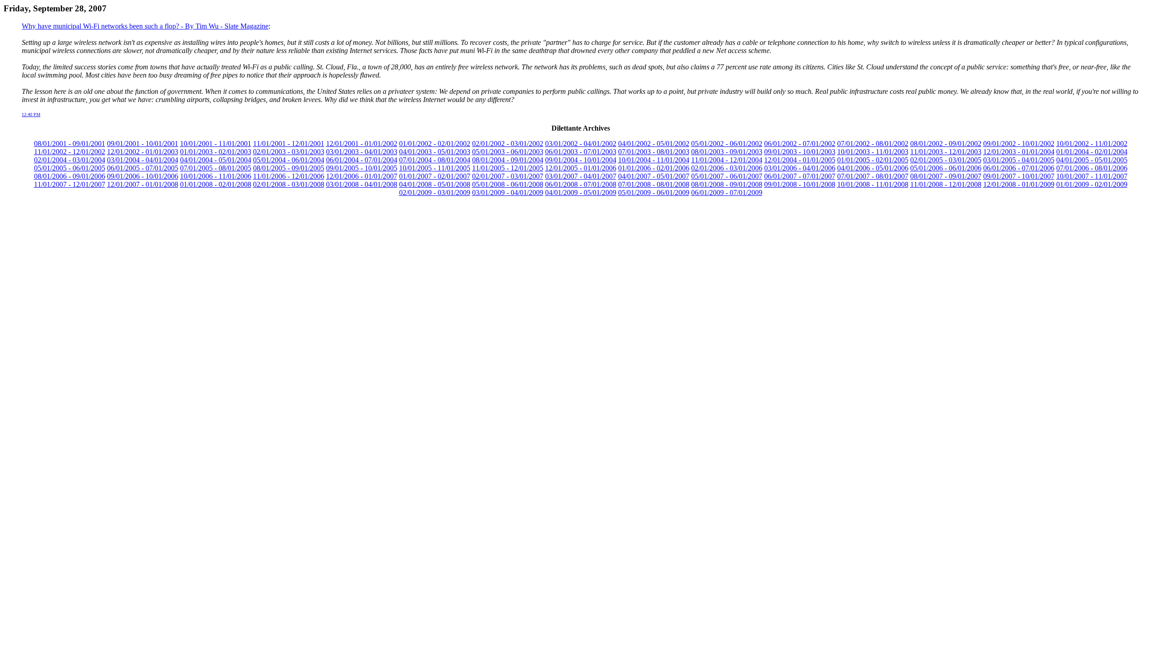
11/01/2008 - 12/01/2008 (945, 184)
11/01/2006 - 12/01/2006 (288, 176)
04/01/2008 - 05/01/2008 (434, 184)
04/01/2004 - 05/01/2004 (215, 160)
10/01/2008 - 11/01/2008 (872, 184)
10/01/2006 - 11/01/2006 (215, 176)
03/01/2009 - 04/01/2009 (507, 192)
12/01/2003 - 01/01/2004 (1018, 152)
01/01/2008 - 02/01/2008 (215, 184)
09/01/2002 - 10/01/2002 (1018, 143)
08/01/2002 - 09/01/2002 (945, 143)
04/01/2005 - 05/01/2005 (1091, 160)
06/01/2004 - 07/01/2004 (361, 160)
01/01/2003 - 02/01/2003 (215, 152)
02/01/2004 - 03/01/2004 (69, 160)
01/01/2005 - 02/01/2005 (872, 160)
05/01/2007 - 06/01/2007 (726, 176)
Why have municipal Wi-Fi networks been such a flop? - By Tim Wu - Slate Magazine (145, 26)
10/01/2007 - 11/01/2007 (1091, 176)
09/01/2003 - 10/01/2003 (799, 152)
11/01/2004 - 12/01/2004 (726, 160)
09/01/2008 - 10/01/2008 (799, 184)
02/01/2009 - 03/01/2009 (434, 192)
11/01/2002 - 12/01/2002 (69, 152)
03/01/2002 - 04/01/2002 (580, 143)
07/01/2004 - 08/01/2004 (434, 160)
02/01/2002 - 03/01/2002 (507, 143)
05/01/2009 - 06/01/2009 (653, 192)
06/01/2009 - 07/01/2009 (726, 192)
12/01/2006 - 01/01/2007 (361, 176)
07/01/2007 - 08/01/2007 (872, 176)
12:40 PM (31, 114)
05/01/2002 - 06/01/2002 (726, 143)
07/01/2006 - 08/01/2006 (1091, 168)
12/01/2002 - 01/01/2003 (142, 152)
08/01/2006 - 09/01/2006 (69, 176)
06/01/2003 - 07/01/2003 (580, 152)
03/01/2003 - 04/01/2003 (361, 152)
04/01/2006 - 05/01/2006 (872, 168)
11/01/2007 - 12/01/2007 (69, 184)
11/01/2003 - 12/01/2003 (945, 152)
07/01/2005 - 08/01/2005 (215, 168)
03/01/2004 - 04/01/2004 (142, 160)
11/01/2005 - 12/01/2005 (507, 168)
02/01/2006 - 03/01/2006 (726, 168)
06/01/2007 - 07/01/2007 (799, 176)
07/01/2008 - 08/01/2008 (653, 184)
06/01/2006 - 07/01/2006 (1018, 168)
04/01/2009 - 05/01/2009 (580, 192)
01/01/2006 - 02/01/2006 (653, 168)
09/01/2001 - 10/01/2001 (142, 143)
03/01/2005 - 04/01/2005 (1018, 160)
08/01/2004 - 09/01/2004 (507, 160)
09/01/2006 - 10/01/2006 (142, 176)
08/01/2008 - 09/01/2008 (726, 184)
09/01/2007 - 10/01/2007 (1018, 176)
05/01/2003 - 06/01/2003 (507, 152)
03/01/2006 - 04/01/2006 (799, 168)
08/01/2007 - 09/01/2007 (945, 176)
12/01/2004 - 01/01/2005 (799, 160)
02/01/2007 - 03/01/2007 (507, 176)
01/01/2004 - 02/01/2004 (1091, 152)
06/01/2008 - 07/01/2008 (580, 184)
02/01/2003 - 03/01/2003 (288, 152)
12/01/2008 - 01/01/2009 (1018, 184)
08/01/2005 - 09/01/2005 (288, 168)
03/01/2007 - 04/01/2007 (580, 176)
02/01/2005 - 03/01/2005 (945, 160)
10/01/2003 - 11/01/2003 (872, 152)
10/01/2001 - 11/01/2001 (215, 143)
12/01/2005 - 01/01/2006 (580, 168)
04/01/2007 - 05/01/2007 (653, 176)
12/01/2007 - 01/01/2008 (142, 184)
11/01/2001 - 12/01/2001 (288, 143)
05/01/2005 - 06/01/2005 (69, 168)
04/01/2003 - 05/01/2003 (434, 152)
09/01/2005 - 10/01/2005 (361, 168)
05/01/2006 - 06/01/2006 (945, 168)
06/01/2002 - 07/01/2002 (799, 143)
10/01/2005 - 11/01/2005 (434, 168)
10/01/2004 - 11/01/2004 (653, 160)
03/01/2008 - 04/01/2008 (361, 184)
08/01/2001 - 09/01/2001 (69, 143)
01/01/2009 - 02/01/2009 (1091, 184)
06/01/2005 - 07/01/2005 (142, 168)
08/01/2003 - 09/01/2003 (726, 152)
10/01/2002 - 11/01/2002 (1091, 143)
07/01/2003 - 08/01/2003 (653, 152)
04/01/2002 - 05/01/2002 (653, 143)
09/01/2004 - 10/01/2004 (580, 160)
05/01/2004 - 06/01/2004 (288, 160)
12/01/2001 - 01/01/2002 (361, 143)
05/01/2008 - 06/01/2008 (507, 184)
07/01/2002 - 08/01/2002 (872, 143)
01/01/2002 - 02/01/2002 (434, 143)
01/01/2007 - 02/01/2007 (434, 176)
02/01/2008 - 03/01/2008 (288, 184)
